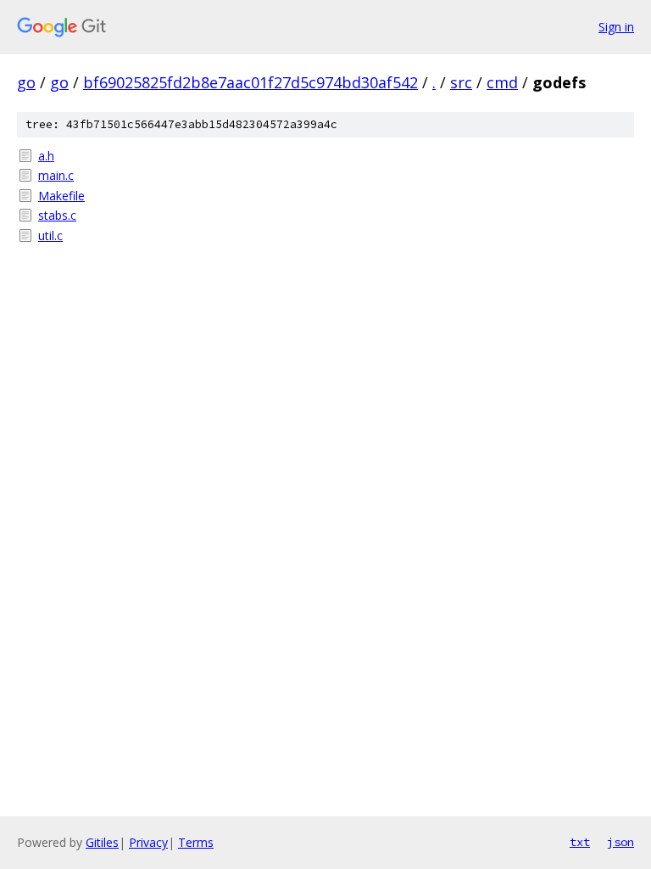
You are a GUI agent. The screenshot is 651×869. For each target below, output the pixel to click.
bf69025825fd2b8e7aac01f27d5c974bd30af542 (250, 82)
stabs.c (57, 215)
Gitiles (102, 842)
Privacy (148, 842)
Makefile (61, 196)
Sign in (616, 27)
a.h (46, 156)
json (620, 841)
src (461, 82)
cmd (502, 82)
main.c (56, 175)
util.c (50, 235)
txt (580, 841)
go (26, 82)
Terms (196, 842)
